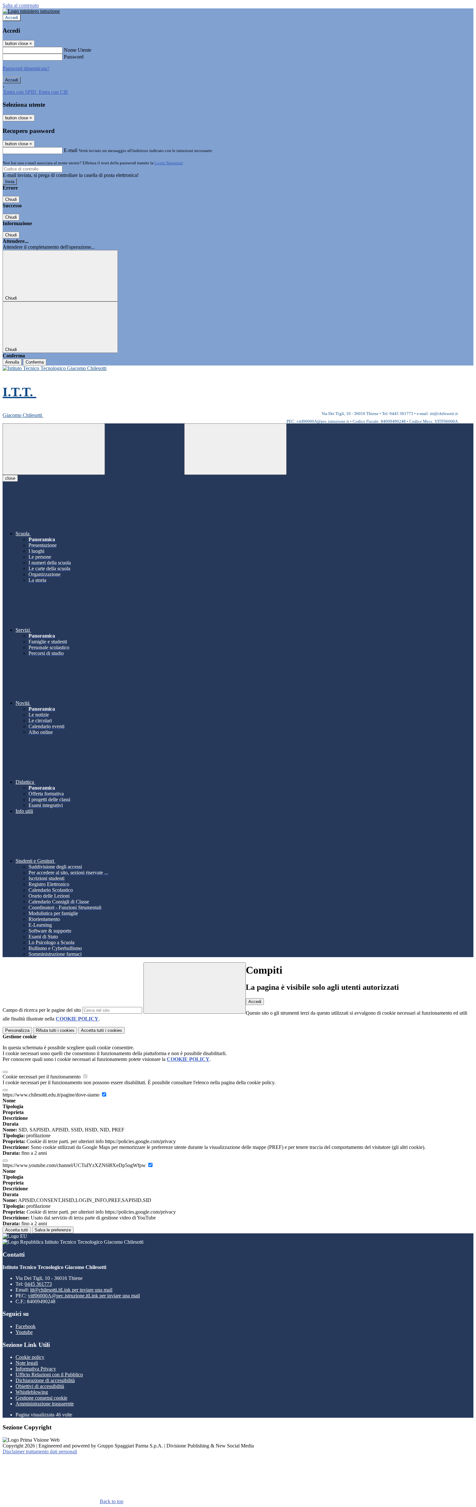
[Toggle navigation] (54, 449)
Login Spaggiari (168, 162)
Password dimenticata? (26, 68)
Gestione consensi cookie (41, 1398)
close (10, 478)
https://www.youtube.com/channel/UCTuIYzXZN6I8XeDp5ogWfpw (75, 1165)
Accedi (11, 17)
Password (74, 57)
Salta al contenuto (21, 5)
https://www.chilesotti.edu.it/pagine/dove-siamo (52, 1094)
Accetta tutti (101, 1030)
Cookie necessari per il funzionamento (42, 1076)
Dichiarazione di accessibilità (45, 1380)
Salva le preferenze (53, 1230)
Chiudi (11, 199)
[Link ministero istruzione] (31, 11)
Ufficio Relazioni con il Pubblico (49, 1374)
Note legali (27, 1363)
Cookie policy (30, 1357)
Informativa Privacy (36, 1368)
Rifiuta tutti (55, 1030)
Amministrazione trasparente (45, 1403)
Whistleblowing (32, 1392)
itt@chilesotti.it (71, 1290)
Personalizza (17, 1030)
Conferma (35, 362)
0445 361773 (38, 1284)
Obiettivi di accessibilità (40, 1386)
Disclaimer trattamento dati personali (40, 1451)
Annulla (12, 362)
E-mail (70, 150)
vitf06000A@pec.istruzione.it (84, 1295)
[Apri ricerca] (235, 449)
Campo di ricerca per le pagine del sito (42, 1010)
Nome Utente (77, 50)
